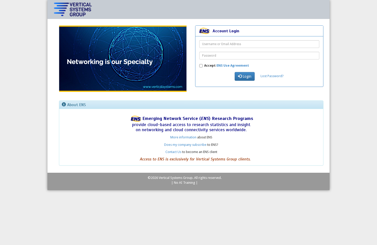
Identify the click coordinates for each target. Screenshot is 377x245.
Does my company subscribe (185, 145)
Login (246, 76)
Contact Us (173, 152)
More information (183, 137)
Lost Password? (272, 76)
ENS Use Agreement (232, 65)
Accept (226, 65)
